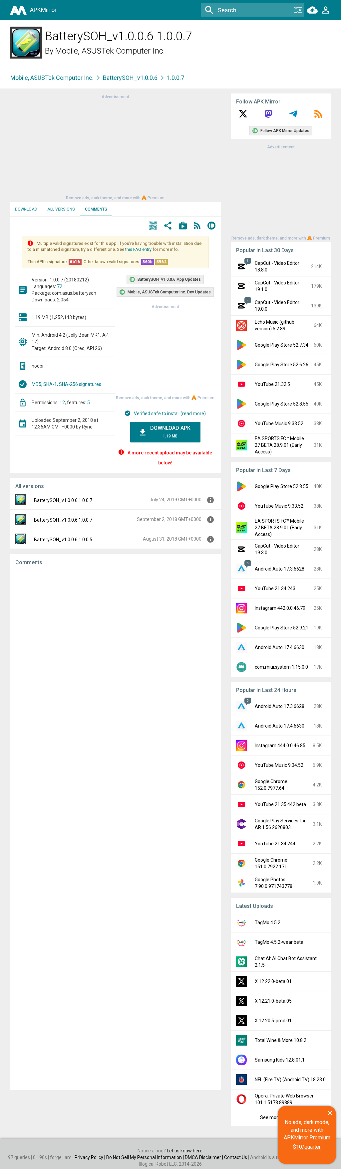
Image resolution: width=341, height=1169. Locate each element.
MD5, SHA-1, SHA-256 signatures (66, 384)
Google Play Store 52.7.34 (281, 345)
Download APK (170, 431)
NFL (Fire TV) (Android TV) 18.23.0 (290, 1079)
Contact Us (235, 1157)
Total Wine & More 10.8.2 (280, 1040)
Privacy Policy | (90, 1157)
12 (62, 402)
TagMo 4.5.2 (267, 922)
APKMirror (43, 9)
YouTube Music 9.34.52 (279, 765)
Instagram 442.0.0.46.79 (280, 608)
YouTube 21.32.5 (272, 384)
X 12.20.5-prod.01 (273, 1020)
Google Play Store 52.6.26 (281, 364)
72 (59, 286)
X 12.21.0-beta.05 (273, 1001)
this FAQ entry (138, 249)
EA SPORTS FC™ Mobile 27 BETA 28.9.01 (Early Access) (279, 445)
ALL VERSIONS (61, 209)
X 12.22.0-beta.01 (273, 981)
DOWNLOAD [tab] (26, 209)
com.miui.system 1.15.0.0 (281, 667)
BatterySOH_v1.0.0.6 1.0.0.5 (63, 539)
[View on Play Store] (183, 226)
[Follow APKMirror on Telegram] (293, 116)
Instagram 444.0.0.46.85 (280, 745)
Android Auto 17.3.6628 (279, 569)
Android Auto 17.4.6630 (279, 647)
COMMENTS (96, 209)
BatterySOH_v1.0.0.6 (130, 77)
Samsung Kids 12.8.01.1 (280, 1060)
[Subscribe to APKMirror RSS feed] (318, 116)
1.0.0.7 (175, 77)
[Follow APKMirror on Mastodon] (268, 116)
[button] (153, 226)
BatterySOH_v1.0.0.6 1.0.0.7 (63, 500)
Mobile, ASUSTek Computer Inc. (110, 51)
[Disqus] (115, 828)
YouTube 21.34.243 (275, 588)
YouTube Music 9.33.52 (279, 423)
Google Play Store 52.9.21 (281, 627)
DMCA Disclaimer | (204, 1157)
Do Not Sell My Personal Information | (145, 1157)
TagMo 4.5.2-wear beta (279, 942)
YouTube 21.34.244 (275, 843)
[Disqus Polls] (115, 655)
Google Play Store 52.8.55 (281, 404)
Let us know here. (185, 1150)
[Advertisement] (115, 146)
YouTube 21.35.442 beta (280, 804)
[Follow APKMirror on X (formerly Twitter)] (243, 116)
